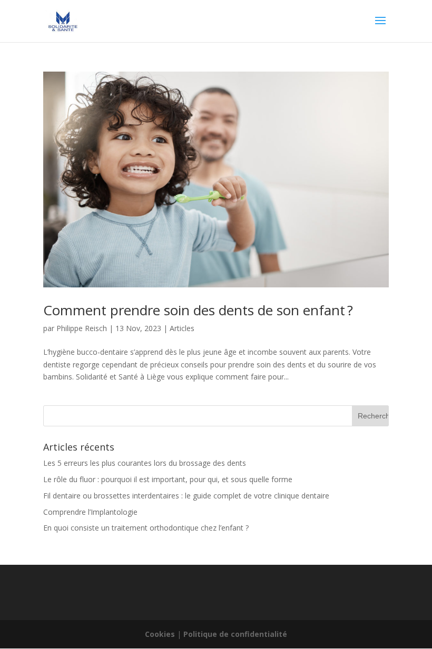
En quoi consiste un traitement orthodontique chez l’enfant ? (146, 528)
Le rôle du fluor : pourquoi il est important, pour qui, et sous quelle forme (167, 479)
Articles (182, 328)
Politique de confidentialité (235, 634)
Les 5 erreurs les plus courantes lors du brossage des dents (144, 463)
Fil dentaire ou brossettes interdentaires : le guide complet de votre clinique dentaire (186, 496)
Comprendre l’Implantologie (90, 512)
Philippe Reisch (81, 328)
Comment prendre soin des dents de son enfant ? (198, 310)
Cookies (160, 634)
